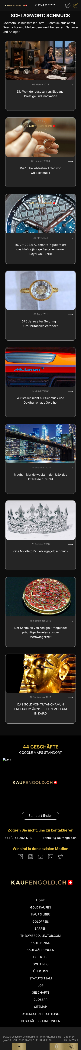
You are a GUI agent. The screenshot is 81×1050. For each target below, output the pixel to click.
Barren (40, 928)
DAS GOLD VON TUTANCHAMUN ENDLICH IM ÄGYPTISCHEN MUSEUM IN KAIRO (40, 709)
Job (41, 985)
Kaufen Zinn (40, 943)
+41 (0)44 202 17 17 (44, 5)
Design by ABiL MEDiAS (71, 1038)
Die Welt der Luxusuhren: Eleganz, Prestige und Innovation (40, 94)
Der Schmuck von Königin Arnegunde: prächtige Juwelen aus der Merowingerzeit (40, 632)
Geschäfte (40, 992)
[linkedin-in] (50, 856)
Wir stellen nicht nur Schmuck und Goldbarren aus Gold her (40, 400)
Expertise (40, 957)
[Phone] (71, 1046)
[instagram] (30, 856)
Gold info (41, 964)
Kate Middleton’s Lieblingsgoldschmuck (40, 551)
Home (40, 900)
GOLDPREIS (40, 921)
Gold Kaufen (40, 907)
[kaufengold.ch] (15, 5)
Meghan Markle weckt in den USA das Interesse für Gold (40, 477)
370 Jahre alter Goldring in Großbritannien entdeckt (40, 324)
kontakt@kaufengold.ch (59, 838)
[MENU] (75, 5)
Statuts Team (40, 978)
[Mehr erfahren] (70, 85)
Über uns (40, 971)
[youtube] (40, 857)
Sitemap (40, 1006)
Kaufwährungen (40, 950)
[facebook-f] (20, 856)
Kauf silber (40, 914)
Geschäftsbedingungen (40, 1021)
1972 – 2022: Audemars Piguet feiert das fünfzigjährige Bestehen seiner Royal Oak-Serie (40, 249)
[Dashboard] (67, 5)
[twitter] (60, 856)
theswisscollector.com (40, 936)
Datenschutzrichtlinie (41, 1014)
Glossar (40, 1000)
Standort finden (40, 816)
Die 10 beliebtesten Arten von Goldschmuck (40, 170)
